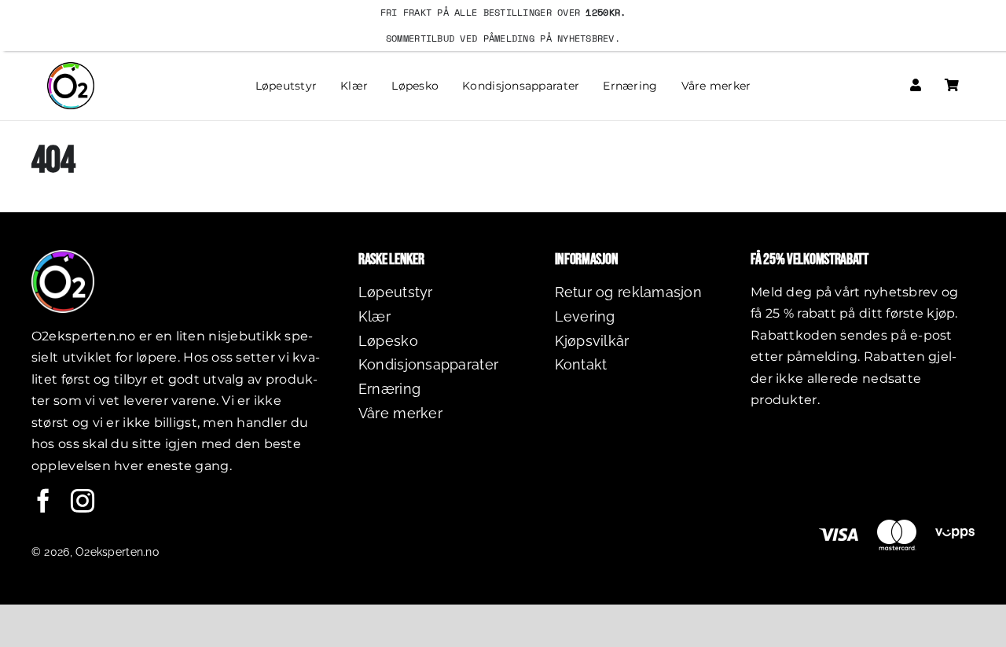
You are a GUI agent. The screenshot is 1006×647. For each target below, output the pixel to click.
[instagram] (82, 501)
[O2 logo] (70, 69)
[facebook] (43, 501)
